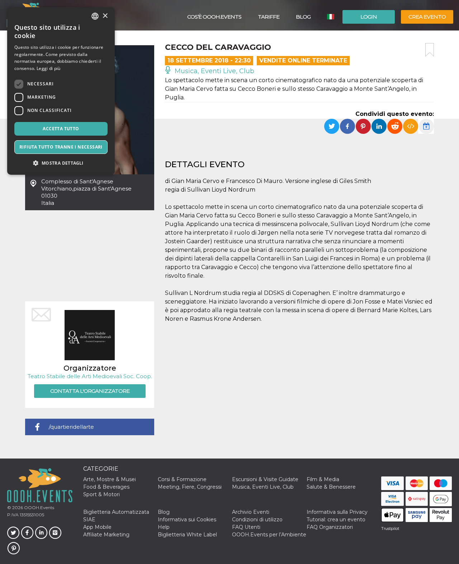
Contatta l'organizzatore (89, 390)
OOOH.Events (38, 507)
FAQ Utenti (246, 527)
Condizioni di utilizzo (257, 519)
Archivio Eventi (250, 512)
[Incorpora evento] (410, 126)
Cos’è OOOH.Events (214, 16)
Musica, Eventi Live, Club (213, 71)
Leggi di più (49, 68)
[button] (61, 163)
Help (164, 527)
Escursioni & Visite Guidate (265, 479)
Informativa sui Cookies (187, 519)
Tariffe (268, 16)
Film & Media (323, 479)
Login (368, 16)
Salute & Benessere (331, 487)
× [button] (105, 16)
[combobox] (95, 16)
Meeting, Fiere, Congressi (190, 487)
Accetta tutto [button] (61, 129)
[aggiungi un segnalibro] (429, 50)
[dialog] (61, 91)
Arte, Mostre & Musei (109, 479)
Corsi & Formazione (182, 479)
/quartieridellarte (71, 426)
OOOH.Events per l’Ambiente (269, 534)
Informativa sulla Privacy (337, 512)
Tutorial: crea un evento (336, 519)
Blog (303, 16)
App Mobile (97, 527)
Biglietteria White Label (187, 534)
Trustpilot (390, 528)
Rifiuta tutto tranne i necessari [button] (61, 147)
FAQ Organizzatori (330, 527)
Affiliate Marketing (106, 534)
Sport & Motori (101, 494)
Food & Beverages (106, 487)
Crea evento (427, 16)
